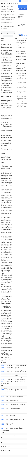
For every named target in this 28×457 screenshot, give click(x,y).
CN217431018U (2, 405)
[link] (8, 27)
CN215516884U (2, 427)
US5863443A (2, 396)
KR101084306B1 (3, 375)
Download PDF (20, 8)
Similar (19, 9)
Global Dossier (25, 35)
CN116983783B (2, 400)
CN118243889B (3, 389)
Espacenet (22, 35)
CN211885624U (2, 409)
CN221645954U (2, 428)
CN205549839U (2, 408)
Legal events (19, 33)
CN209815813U (3, 379)
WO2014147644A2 (3, 412)
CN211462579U (2, 424)
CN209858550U (3, 381)
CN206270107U (3, 365)
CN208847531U (3, 367)
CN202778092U (2, 415)
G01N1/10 (3, 26)
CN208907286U (3, 369)
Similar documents (23, 33)
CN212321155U (3, 371)
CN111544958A (2, 419)
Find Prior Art (25, 8)
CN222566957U (2, 423)
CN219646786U (2, 420)
